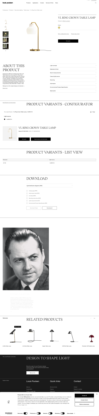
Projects (52, 389)
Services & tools (53, 387)
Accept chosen (84, 399)
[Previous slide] (91, 318)
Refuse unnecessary (84, 404)
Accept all (84, 395)
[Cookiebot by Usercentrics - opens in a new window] (9, 413)
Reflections (52, 391)
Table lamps (5, 317)
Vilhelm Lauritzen (66, 21)
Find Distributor (77, 391)
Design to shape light (30, 391)
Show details (70, 413)
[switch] (39, 413)
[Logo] (8, 4)
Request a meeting (78, 389)
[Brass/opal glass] (59, 28)
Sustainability (29, 389)
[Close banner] (96, 394)
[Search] (95, 6)
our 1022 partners (26, 396)
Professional (93, 1)
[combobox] (25, 160)
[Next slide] (5, 50)
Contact (75, 387)
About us (28, 387)
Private (88, 1)
